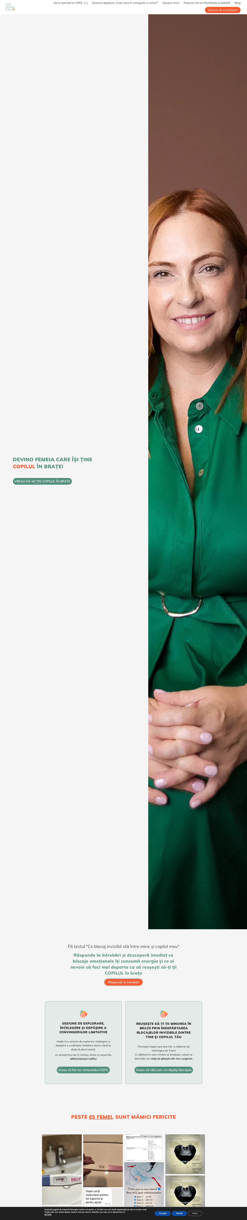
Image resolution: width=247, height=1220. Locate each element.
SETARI (47, 1214)
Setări (195, 1213)
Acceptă (162, 1213)
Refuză (179, 1213)
